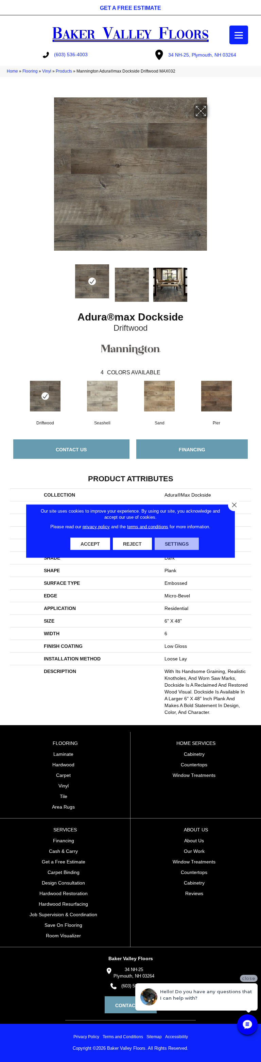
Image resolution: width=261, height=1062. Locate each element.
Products (64, 71)
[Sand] (159, 396)
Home (12, 71)
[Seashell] (102, 396)
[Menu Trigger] (238, 35)
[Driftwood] (45, 396)
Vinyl (46, 71)
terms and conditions (147, 526)
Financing (192, 449)
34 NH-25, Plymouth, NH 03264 (202, 55)
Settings (177, 544)
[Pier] (216, 396)
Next (212, 281)
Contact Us (71, 449)
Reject (132, 544)
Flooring (30, 71)
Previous (49, 281)
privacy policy (96, 526)
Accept (90, 544)
